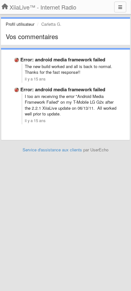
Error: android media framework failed (62, 59)
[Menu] (120, 7)
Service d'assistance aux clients (52, 150)
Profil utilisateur (20, 24)
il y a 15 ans (35, 79)
